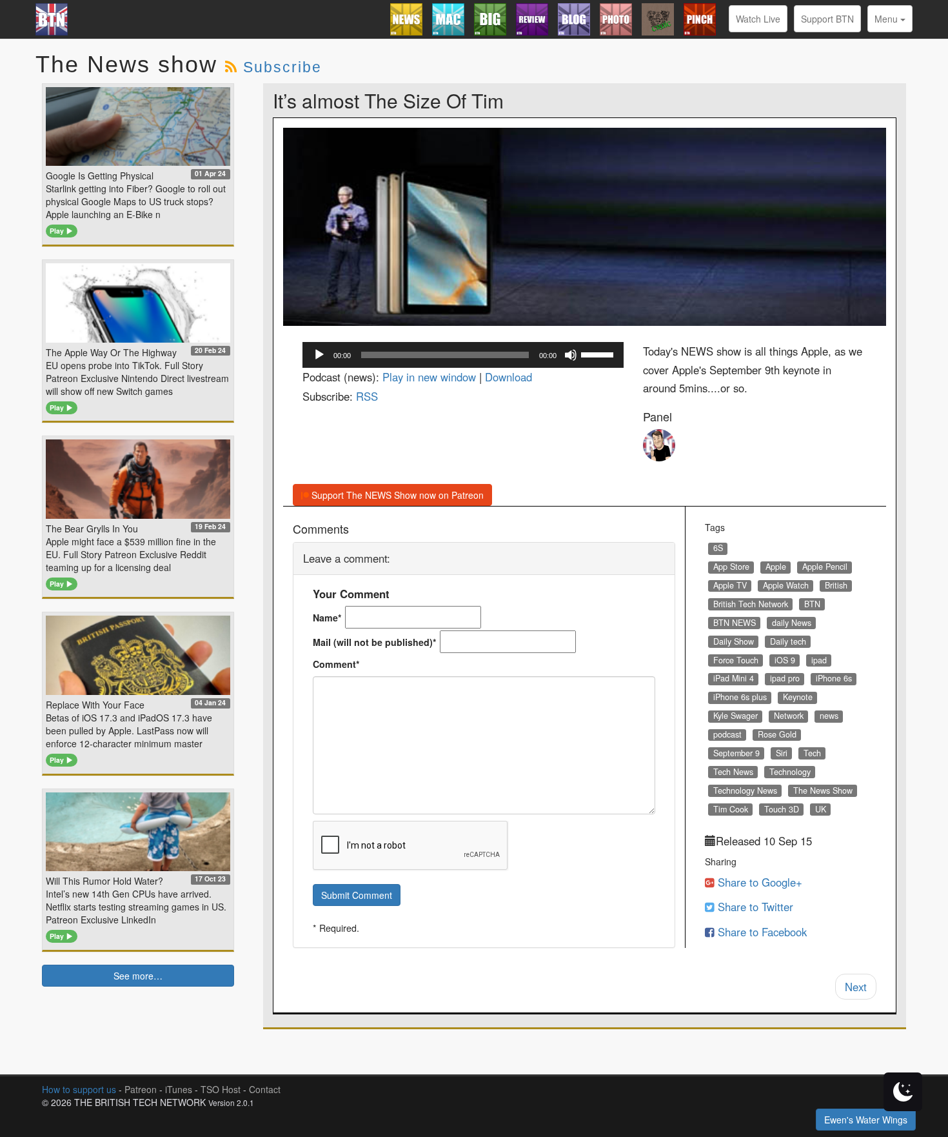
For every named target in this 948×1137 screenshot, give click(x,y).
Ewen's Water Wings (865, 1119)
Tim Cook (730, 809)
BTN (812, 604)
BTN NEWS (734, 623)
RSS (367, 396)
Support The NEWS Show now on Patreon (396, 494)
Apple (775, 566)
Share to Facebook (761, 932)
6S (718, 548)
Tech (812, 753)
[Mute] (570, 354)
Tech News (733, 772)
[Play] (319, 354)
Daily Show (733, 641)
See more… (138, 975)
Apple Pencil (824, 566)
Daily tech (788, 641)
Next (856, 986)
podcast (727, 734)
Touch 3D (781, 809)
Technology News (745, 790)
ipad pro (785, 678)
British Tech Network (750, 604)
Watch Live (758, 18)
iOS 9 (785, 660)
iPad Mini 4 (733, 678)
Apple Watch (786, 585)
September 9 (736, 753)
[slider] (599, 353)
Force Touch (735, 660)
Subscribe (282, 67)
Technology (790, 772)
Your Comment (351, 593)
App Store (731, 566)
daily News (791, 623)
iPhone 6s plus (740, 697)
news (829, 715)
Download (508, 377)
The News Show (823, 790)
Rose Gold (777, 734)
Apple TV (730, 585)
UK (820, 809)
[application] (463, 355)
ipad (819, 660)
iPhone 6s (834, 678)
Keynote (798, 697)
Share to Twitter (754, 906)
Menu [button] (887, 18)
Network (789, 715)
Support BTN (827, 18)
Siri (781, 753)
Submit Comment (356, 895)
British (836, 585)
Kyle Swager (735, 715)
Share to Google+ (758, 882)
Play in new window (429, 377)
